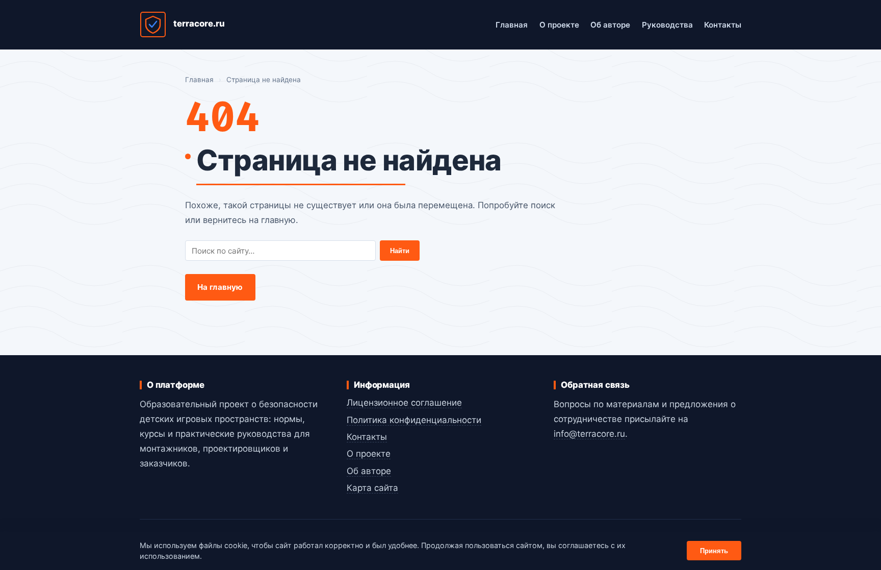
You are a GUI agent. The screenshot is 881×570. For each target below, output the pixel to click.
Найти (399, 251)
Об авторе (610, 25)
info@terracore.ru (589, 434)
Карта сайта (372, 488)
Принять (714, 551)
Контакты (722, 25)
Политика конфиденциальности (414, 420)
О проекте (559, 25)
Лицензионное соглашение (404, 403)
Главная (512, 25)
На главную (220, 287)
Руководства (667, 25)
